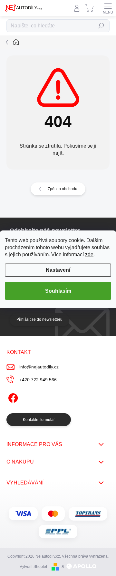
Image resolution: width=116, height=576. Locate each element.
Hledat (101, 26)
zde (89, 254)
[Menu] (108, 8)
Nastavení (58, 270)
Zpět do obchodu (62, 189)
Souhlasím (58, 291)
